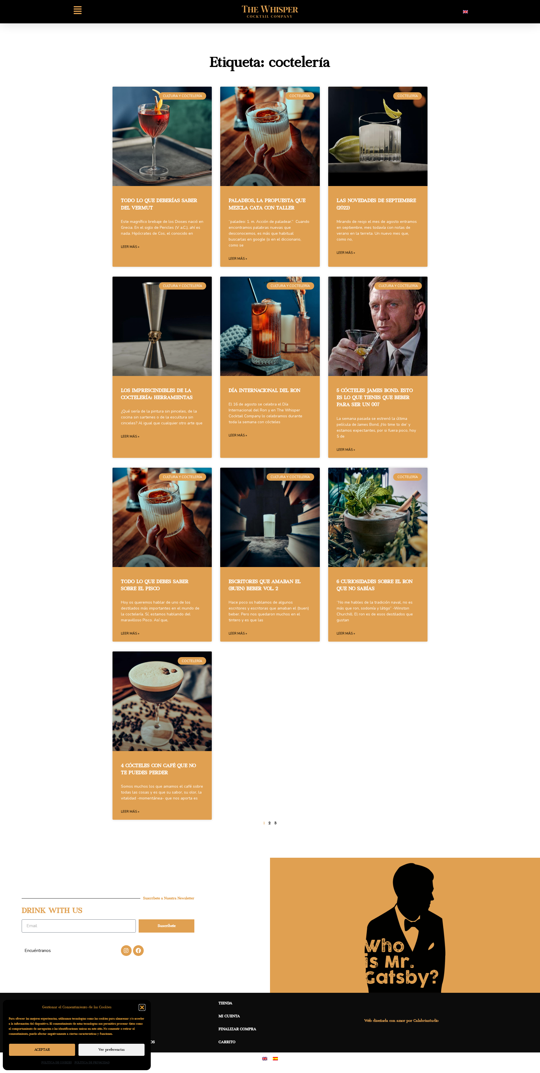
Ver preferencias (111, 1050)
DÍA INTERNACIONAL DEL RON (264, 391)
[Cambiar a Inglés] (465, 11)
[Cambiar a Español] (275, 1058)
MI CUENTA (229, 1016)
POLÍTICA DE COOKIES (56, 1062)
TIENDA (225, 1003)
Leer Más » (130, 247)
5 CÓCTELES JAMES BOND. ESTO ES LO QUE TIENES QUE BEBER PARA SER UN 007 (375, 398)
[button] (142, 1007)
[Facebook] (138, 950)
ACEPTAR (42, 1050)
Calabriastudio (425, 1020)
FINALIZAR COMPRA (237, 1029)
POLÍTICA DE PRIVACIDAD (92, 1062)
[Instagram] (126, 950)
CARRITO (227, 1042)
